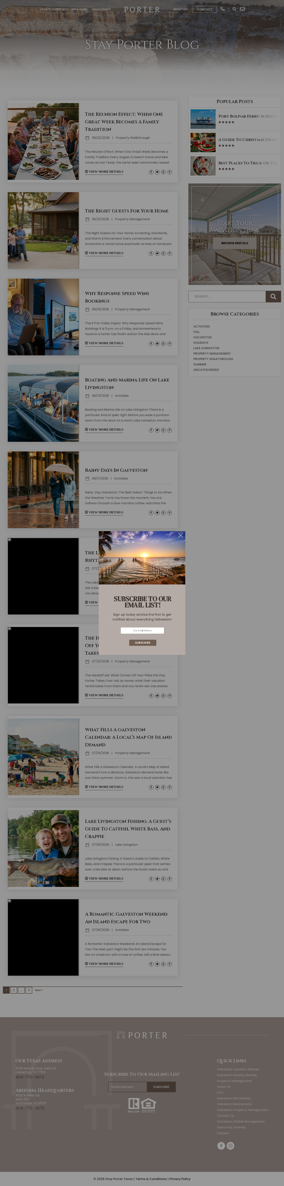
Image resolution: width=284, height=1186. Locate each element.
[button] (142, 617)
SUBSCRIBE (142, 643)
